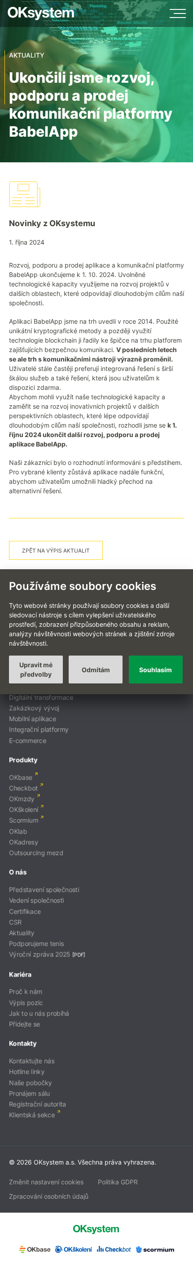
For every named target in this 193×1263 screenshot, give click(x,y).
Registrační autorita (37, 1104)
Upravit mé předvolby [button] (36, 669)
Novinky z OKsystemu (52, 223)
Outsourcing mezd (36, 853)
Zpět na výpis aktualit (56, 550)
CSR (15, 922)
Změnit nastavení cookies (46, 1182)
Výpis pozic (26, 1002)
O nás (17, 872)
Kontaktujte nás (31, 1061)
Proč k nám (25, 991)
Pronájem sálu (29, 1093)
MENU (178, 13)
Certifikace (25, 911)
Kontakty (22, 1043)
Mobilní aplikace (32, 719)
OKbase (20, 777)
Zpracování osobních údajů (48, 1196)
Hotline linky (26, 1072)
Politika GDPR (118, 1182)
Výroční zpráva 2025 (39, 954)
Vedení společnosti (36, 900)
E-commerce (27, 740)
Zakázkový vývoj (34, 708)
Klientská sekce (32, 1115)
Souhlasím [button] (155, 670)
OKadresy (23, 842)
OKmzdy (22, 799)
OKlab (18, 831)
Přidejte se (24, 1024)
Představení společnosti (44, 889)
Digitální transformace (41, 697)
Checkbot (23, 788)
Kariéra (20, 974)
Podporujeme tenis (36, 943)
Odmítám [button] (96, 670)
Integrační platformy (39, 729)
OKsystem (41, 13)
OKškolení (23, 809)
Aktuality (22, 933)
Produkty (23, 759)
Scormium (23, 820)
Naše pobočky (30, 1082)
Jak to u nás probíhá (39, 1013)
